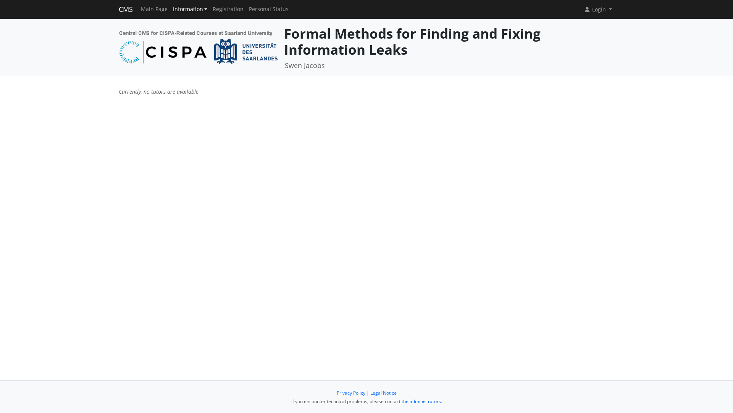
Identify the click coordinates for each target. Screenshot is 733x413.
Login (599, 9)
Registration (228, 9)
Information (188, 9)
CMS (126, 9)
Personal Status (269, 9)
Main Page (154, 9)
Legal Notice (383, 393)
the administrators (421, 401)
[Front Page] (199, 46)
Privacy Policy (351, 393)
